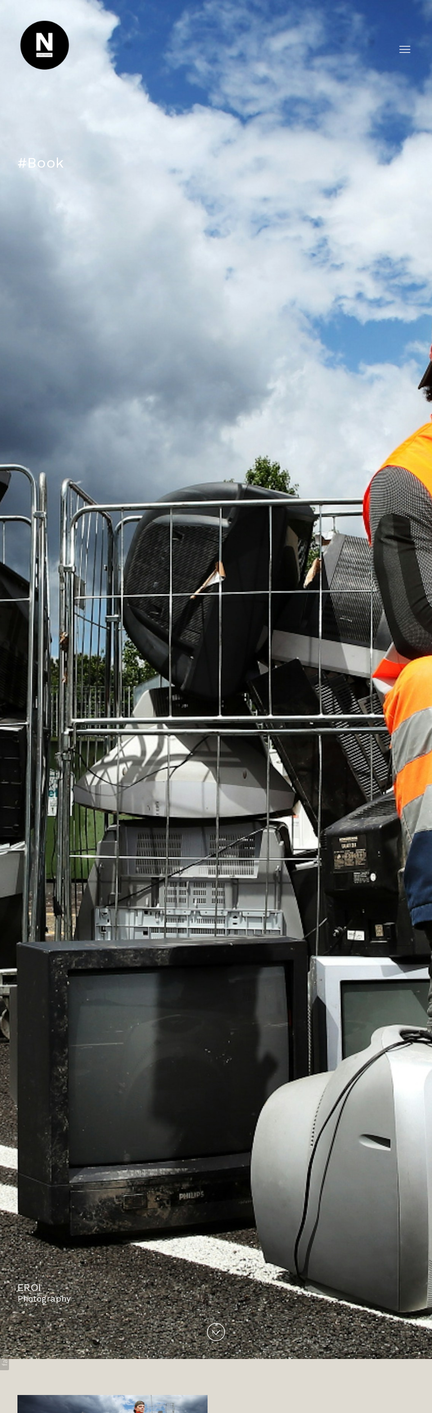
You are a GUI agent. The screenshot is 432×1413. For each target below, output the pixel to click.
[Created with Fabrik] (4, 1356)
